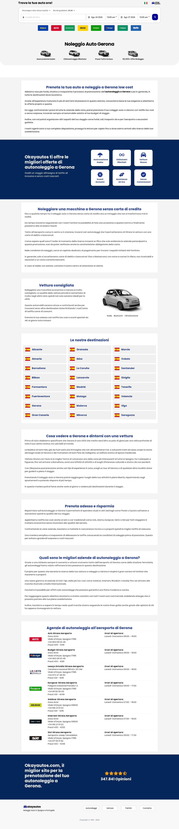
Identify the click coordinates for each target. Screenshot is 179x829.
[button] (145, 3)
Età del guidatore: (63, 10)
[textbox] (53, 17)
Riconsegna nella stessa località (35, 10)
